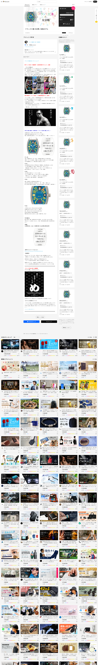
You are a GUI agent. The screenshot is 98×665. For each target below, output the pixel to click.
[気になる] (19, 354)
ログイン (95, 1)
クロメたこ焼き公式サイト (30, 309)
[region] (49, 346)
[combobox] (47, 2)
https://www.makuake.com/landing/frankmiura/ (34, 251)
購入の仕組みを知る (65, 35)
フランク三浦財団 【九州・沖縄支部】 (34, 42)
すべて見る (90, 337)
